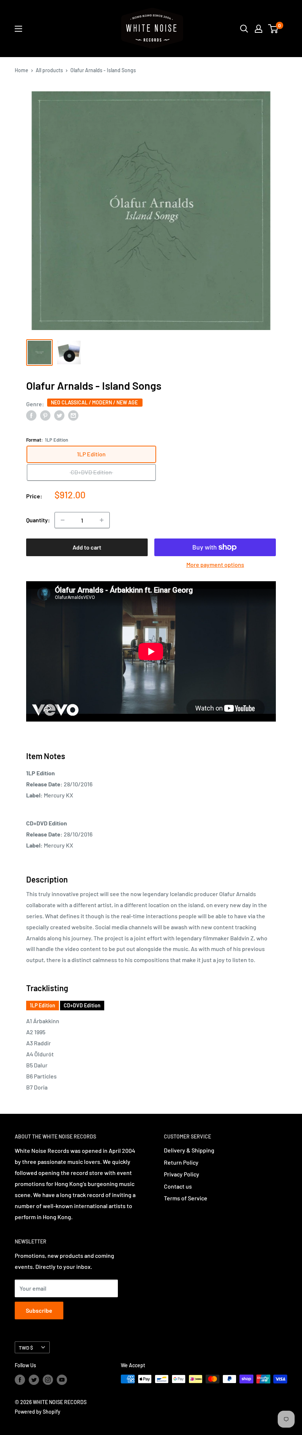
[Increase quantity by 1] (101, 520)
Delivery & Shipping (189, 1150)
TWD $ (26, 1347)
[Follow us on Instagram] (48, 1380)
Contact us (178, 1186)
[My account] (258, 29)
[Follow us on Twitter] (34, 1380)
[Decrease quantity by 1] (62, 520)
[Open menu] (18, 29)
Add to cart (87, 547)
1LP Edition (42, 1005)
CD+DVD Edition (82, 1005)
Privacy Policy (181, 1174)
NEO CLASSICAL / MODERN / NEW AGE (95, 402)
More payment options (215, 564)
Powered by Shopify (37, 1411)
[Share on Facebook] (31, 415)
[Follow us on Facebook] (20, 1380)
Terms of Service (185, 1197)
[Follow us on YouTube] (62, 1380)
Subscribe (39, 1310)
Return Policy (181, 1162)
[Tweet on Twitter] (59, 415)
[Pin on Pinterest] (45, 415)
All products (49, 70)
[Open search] (244, 29)
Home (21, 70)
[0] (273, 28)
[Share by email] (73, 415)
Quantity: (38, 519)
